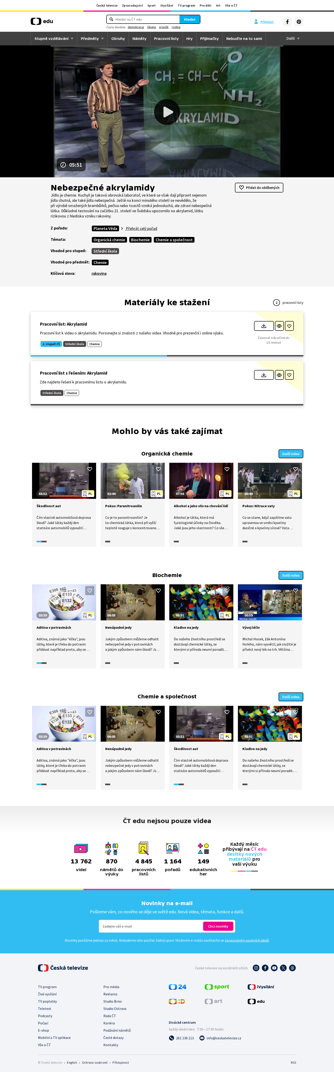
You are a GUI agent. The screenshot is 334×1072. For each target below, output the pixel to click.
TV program (186, 5)
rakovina (99, 273)
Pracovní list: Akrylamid (63, 324)
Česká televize (106, 5)
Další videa (290, 453)
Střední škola (105, 251)
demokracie (136, 27)
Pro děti (205, 5)
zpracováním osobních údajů (247, 940)
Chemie (100, 262)
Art (218, 5)
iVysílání (166, 5)
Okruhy (118, 39)
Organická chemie (109, 239)
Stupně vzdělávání (51, 39)
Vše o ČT (231, 5)
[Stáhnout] (264, 326)
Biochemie (140, 239)
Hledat (189, 19)
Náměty (139, 39)
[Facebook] (287, 21)
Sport (151, 5)
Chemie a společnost (174, 239)
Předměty (90, 39)
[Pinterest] (298, 21)
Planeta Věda (105, 228)
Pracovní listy (166, 39)
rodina (176, 27)
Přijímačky (209, 39)
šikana (151, 27)
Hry (189, 39)
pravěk (164, 27)
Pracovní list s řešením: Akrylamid (73, 373)
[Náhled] (279, 326)
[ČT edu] (42, 22)
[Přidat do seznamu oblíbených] (289, 326)
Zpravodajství (132, 5)
